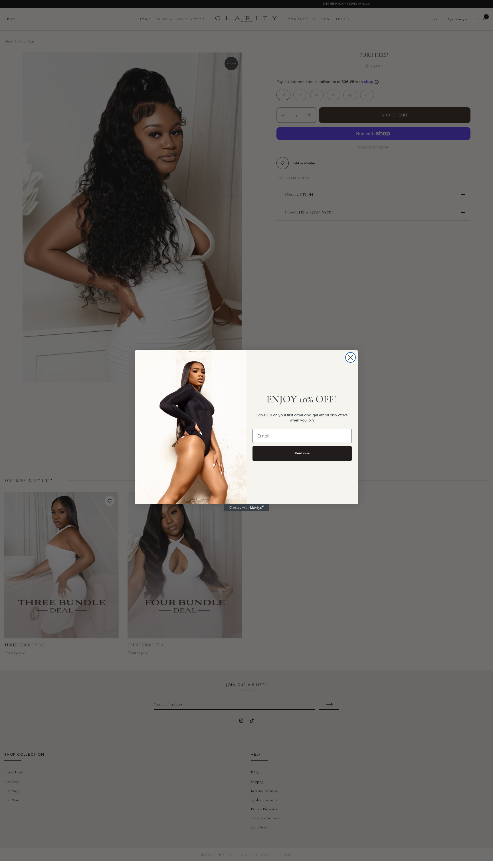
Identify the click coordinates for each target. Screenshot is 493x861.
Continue (302, 453)
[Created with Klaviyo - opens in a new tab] (246, 507)
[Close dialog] (350, 357)
